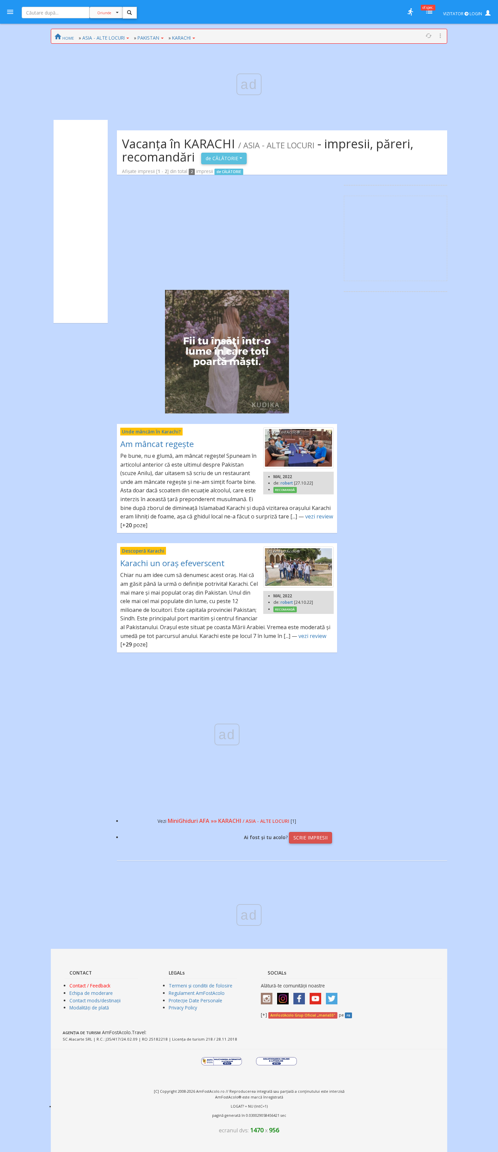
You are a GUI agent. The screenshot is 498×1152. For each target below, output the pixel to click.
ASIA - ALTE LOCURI (103, 38)
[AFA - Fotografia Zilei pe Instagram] (284, 996)
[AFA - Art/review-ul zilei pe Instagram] (268, 996)
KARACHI (181, 38)
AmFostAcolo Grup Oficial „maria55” (302, 1015)
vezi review (319, 516)
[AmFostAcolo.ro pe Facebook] (300, 996)
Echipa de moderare (91, 993)
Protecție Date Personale (195, 1000)
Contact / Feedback (89, 985)
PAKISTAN (148, 38)
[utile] (410, 12)
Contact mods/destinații (95, 1000)
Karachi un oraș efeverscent (172, 563)
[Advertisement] (81, 221)
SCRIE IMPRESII (310, 837)
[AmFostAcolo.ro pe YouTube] (317, 996)
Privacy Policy (183, 1007)
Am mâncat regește (157, 443)
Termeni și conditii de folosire (200, 985)
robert (287, 483)
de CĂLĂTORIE (223, 158)
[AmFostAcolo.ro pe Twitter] (333, 996)
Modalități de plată (89, 1007)
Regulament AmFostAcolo (197, 993)
